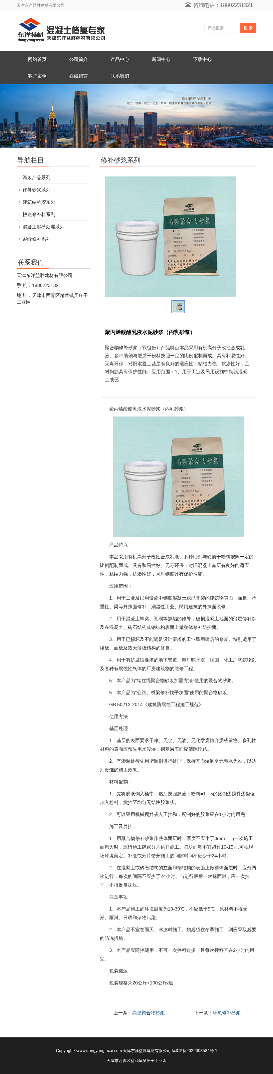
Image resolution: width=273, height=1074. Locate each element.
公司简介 (78, 59)
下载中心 (202, 59)
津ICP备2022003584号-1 (194, 1050)
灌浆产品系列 (37, 177)
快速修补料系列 (39, 214)
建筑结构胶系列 (39, 202)
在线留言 (78, 76)
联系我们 (120, 76)
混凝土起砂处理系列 (44, 226)
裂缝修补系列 (37, 239)
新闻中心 (161, 59)
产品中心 (120, 59)
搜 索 (248, 28)
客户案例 (37, 76)
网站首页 (37, 59)
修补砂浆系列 (37, 189)
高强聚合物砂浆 (148, 1012)
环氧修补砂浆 (227, 1012)
